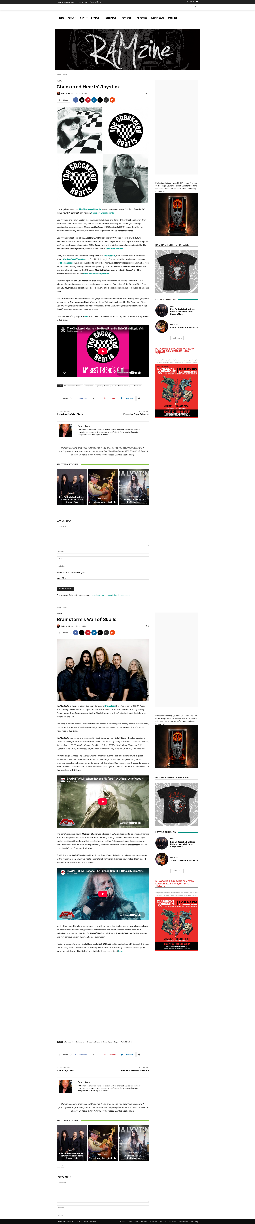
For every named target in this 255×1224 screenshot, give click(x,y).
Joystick (98, 386)
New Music (102, 498)
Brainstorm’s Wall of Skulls (70, 414)
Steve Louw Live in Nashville (102, 502)
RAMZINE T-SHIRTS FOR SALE (172, 244)
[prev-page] (58, 509)
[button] (195, 7)
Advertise (172, 1221)
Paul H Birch (68, 93)
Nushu (106, 386)
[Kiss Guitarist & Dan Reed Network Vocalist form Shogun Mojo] (72, 487)
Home (59, 74)
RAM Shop (194, 1221)
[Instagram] (190, 1)
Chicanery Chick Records (102, 213)
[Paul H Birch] (59, 93)
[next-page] (62, 509)
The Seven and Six (114, 248)
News (65, 74)
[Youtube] (196, 1)
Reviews (144, 1221)
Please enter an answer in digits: (71, 572)
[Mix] (112, 100)
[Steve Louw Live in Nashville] (103, 487)
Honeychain (109, 256)
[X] (193, 1)
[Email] (100, 100)
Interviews (153, 1221)
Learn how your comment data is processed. (110, 595)
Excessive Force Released (136, 414)
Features (163, 1221)
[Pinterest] (88, 100)
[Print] (106, 100)
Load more (176, 338)
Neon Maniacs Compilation (96, 273)
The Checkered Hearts (119, 386)
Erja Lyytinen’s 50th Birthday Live (134, 500)
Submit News (183, 1221)
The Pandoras (67, 263)
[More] (139, 398)
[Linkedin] (94, 100)
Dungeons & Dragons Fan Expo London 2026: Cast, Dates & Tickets (174, 351)
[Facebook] (187, 1)
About (130, 1221)
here (86, 316)
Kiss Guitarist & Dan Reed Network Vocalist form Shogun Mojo (71, 499)
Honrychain (89, 386)
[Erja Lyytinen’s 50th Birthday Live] (134, 487)
